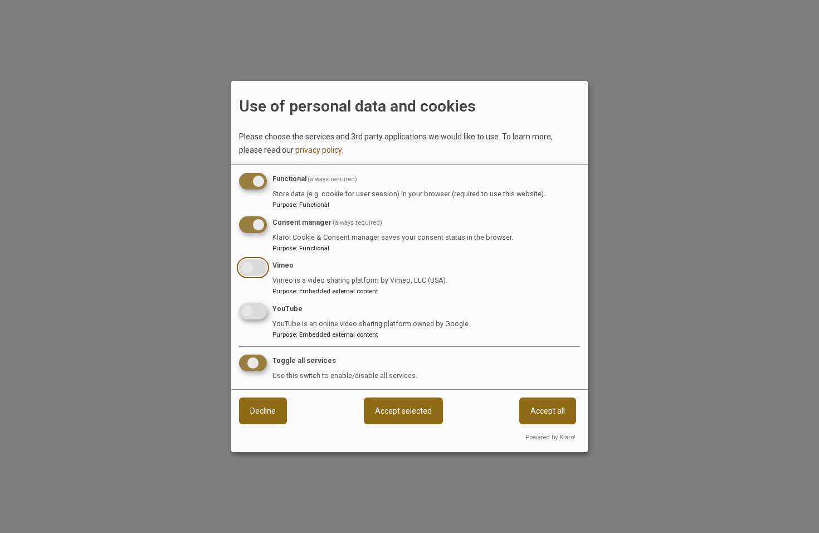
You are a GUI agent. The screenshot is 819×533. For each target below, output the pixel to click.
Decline (263, 410)
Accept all (547, 410)
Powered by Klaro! (550, 437)
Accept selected (403, 410)
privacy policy (318, 150)
